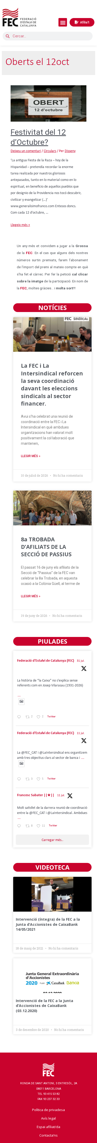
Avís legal (48, 1118)
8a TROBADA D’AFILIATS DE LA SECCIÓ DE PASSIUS (46, 547)
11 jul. (81, 733)
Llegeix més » (20, 225)
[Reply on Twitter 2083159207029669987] (20, 717)
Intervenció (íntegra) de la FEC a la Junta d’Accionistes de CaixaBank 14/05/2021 (48, 924)
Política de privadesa (48, 1109)
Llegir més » (30, 456)
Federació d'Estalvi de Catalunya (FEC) (45, 660)
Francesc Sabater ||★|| (35, 795)
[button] (62, 22)
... (19, 695)
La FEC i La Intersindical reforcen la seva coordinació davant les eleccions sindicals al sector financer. (52, 384)
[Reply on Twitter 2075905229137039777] (20, 827)
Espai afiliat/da (48, 1126)
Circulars (50, 151)
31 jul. (81, 660)
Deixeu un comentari (26, 151)
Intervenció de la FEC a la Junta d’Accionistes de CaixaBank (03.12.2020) (44, 1005)
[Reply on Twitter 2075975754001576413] (20, 780)
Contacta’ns (48, 1135)
